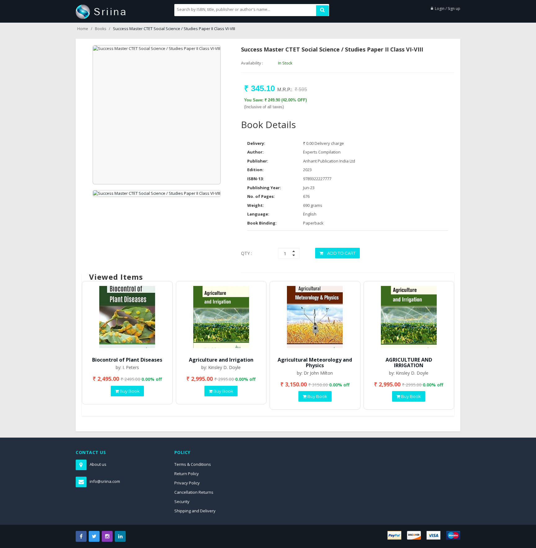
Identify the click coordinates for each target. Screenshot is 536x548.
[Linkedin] (120, 536)
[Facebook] (81, 536)
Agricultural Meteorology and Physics (315, 362)
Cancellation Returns (193, 492)
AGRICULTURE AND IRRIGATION (409, 362)
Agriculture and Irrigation (221, 359)
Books (100, 28)
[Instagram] (107, 536)
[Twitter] (94, 536)
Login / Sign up (447, 8)
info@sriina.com (105, 481)
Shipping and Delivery (195, 511)
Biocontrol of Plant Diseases (127, 359)
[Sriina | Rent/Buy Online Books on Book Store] (101, 11)
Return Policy (186, 473)
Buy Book (129, 391)
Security (182, 501)
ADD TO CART (340, 253)
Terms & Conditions (192, 464)
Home (82, 28)
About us (98, 464)
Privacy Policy (187, 483)
